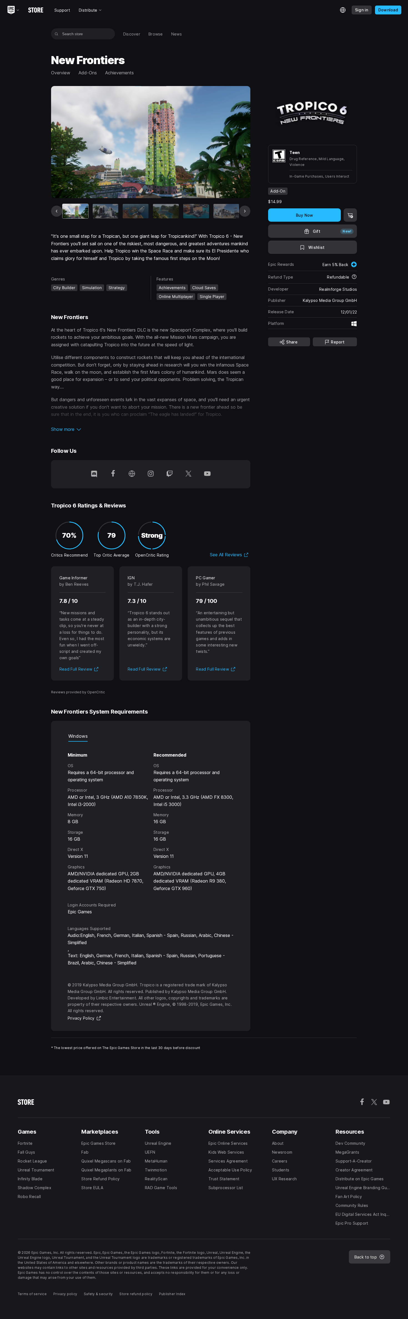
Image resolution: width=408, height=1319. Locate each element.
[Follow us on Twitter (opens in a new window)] (188, 474)
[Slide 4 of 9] (166, 211)
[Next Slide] (244, 211)
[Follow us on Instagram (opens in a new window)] (151, 474)
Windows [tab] (78, 736)
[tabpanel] (151, 817)
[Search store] (56, 33)
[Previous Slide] (56, 211)
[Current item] (75, 211)
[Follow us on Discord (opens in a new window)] (94, 474)
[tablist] (151, 736)
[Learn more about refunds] (354, 277)
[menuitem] (131, 34)
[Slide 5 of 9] (196, 211)
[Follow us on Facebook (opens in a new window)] (113, 474)
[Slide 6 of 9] (226, 211)
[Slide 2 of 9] (105, 211)
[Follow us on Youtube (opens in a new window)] (207, 474)
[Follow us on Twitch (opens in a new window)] (169, 474)
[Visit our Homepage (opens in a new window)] (132, 474)
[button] (151, 429)
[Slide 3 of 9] (135, 211)
